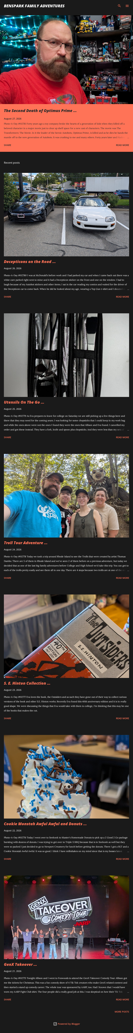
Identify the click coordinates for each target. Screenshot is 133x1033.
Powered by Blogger (68, 1023)
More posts (122, 1011)
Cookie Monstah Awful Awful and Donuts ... (45, 823)
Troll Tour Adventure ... (26, 542)
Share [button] (7, 145)
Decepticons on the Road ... (30, 261)
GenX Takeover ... (20, 964)
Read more (122, 145)
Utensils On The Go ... (24, 402)
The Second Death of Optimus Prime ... (40, 110)
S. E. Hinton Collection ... (27, 683)
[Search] (119, 6)
